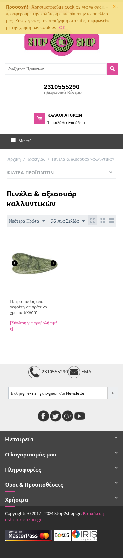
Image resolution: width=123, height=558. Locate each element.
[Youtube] (80, 416)
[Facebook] (43, 416)
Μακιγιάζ (36, 159)
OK (62, 27)
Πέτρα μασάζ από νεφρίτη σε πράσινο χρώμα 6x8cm (28, 307)
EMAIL (87, 372)
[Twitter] (56, 416)
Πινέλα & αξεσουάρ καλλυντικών (83, 159)
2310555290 (54, 372)
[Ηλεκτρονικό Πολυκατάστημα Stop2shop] (62, 41)
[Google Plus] (68, 416)
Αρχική (14, 159)
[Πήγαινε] (112, 393)
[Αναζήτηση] (112, 69)
